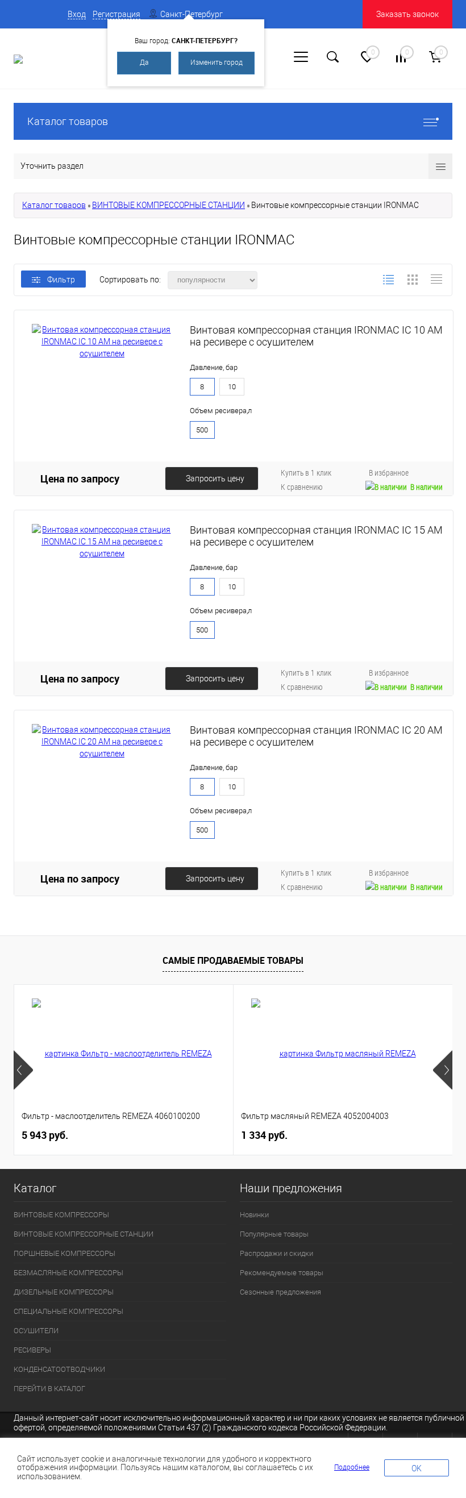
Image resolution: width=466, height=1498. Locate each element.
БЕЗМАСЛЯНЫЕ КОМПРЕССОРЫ (68, 1272)
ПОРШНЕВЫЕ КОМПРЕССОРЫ (64, 1253)
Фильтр (61, 279)
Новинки (254, 1214)
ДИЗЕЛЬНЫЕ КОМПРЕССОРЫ (64, 1292)
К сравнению (302, 486)
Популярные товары (274, 1234)
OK (416, 1468)
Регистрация (116, 14)
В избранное (389, 472)
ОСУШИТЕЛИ (36, 1330)
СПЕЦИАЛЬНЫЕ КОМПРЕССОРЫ (68, 1311)
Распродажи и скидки (276, 1253)
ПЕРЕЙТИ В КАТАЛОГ (49, 1388)
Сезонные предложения (280, 1292)
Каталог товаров (67, 121)
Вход (77, 14)
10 (232, 386)
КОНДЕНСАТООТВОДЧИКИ (59, 1369)
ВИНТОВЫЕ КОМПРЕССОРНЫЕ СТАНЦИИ (168, 205)
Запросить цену (215, 478)
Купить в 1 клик (306, 472)
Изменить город (216, 62)
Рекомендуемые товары (281, 1272)
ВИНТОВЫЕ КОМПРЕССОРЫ (61, 1214)
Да (144, 62)
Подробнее (351, 1467)
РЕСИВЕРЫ (32, 1350)
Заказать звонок (407, 14)
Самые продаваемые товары (233, 960)
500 (202, 430)
